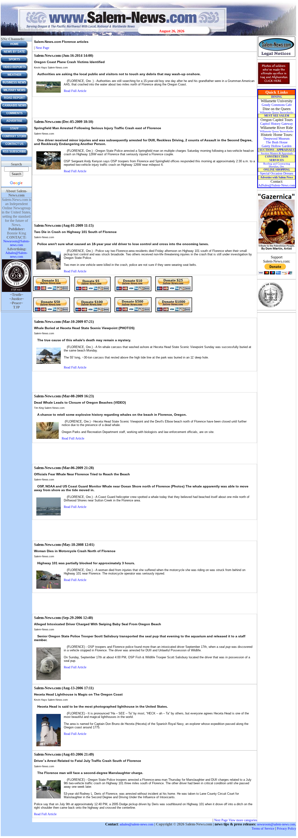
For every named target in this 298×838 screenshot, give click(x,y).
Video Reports (14, 67)
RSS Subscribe (14, 151)
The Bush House (277, 142)
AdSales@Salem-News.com (276, 185)
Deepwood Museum (277, 138)
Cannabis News (14, 105)
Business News (14, 82)
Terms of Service (263, 828)
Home (14, 44)
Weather (14, 74)
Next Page (42, 48)
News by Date (14, 51)
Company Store (14, 136)
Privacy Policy (286, 828)
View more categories (243, 820)
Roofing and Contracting (276, 165)
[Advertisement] (144, 107)
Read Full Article (75, 91)
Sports (14, 59)
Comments (14, 113)
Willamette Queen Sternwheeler (277, 112)
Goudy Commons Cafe (277, 105)
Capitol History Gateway (276, 123)
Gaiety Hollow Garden (276, 146)
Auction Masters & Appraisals (277, 153)
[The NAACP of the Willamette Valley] (270, 307)
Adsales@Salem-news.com (16, 254)
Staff (14, 128)
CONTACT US (14, 143)
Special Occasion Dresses (276, 173)
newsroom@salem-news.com (276, 824)
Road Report (14, 97)
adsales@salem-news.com (136, 824)
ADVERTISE (14, 120)
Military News (14, 90)
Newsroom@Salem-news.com (16, 243)
